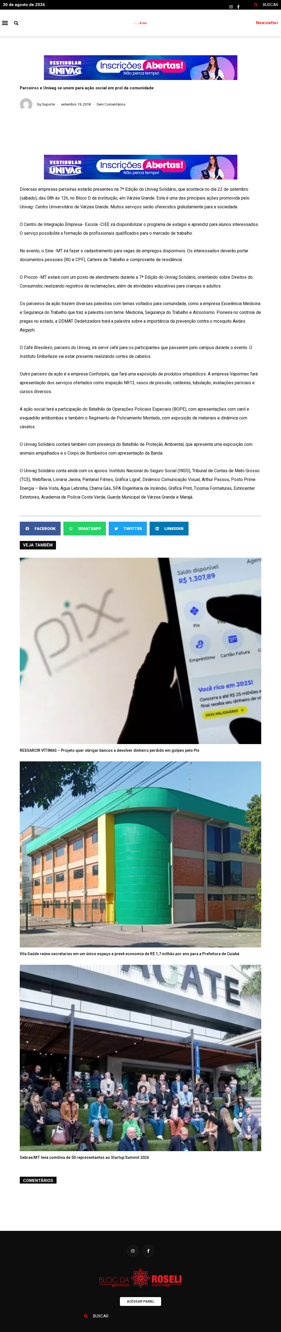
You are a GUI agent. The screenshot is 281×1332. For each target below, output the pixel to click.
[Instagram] (231, 7)
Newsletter (267, 22)
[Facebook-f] (238, 7)
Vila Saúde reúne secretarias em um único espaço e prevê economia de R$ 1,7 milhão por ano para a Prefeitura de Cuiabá (129, 954)
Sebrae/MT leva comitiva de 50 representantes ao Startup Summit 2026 (84, 1157)
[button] (5, 23)
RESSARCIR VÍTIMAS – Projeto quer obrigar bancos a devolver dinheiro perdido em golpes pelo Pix (109, 750)
